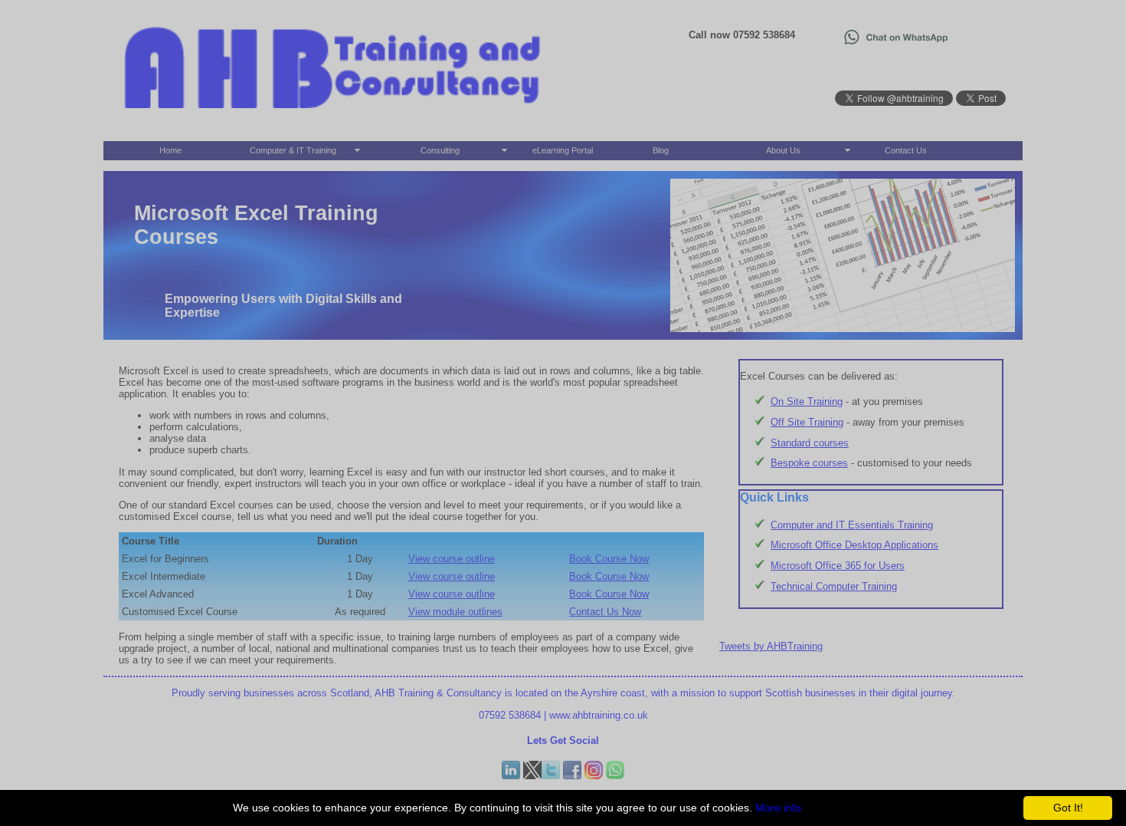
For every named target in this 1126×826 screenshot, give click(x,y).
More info (778, 807)
